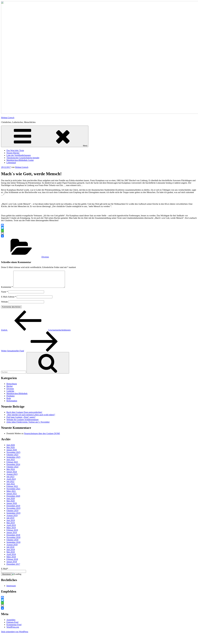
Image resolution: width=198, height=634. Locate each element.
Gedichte (10, 391)
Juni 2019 (10, 520)
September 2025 (13, 457)
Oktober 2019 (12, 510)
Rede (8, 398)
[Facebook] (99, 225)
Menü (85, 146)
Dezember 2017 (13, 564)
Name (4, 292)
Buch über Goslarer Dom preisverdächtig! (24, 412)
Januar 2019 (11, 532)
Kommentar (7, 287)
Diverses (45, 257)
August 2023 (12, 474)
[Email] (99, 233)
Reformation (11, 401)
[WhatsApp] (99, 230)
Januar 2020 (11, 503)
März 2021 (11, 491)
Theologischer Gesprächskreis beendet (22, 158)
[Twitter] (99, 228)
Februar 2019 (12, 530)
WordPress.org (12, 627)
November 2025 (13, 452)
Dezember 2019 (13, 506)
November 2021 (13, 489)
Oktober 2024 (12, 467)
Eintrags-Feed (12, 622)
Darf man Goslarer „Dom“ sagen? (20, 417)
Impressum (11, 586)
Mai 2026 (10, 447)
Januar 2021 (11, 493)
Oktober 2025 (12, 455)
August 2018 (12, 544)
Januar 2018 (11, 562)
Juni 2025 (10, 459)
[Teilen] (99, 236)
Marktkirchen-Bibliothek (16, 393)
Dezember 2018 (13, 535)
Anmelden (10, 620)
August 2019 (12, 515)
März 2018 (11, 557)
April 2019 (11, 525)
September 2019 (13, 513)
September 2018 (13, 542)
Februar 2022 (12, 486)
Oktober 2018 (12, 540)
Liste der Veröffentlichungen (18, 155)
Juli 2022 (10, 481)
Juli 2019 (10, 518)
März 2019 (11, 527)
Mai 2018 (10, 552)
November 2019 (13, 508)
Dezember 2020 (13, 496)
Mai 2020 (10, 501)
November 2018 (13, 537)
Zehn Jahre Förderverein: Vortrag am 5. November (28, 422)
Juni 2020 (10, 498)
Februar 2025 (12, 462)
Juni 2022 (10, 484)
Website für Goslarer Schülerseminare (22, 419)
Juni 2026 (10, 445)
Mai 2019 (10, 523)
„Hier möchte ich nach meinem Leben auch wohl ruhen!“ (30, 415)
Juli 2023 (10, 476)
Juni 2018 (10, 549)
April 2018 (11, 554)
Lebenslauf (11, 162)
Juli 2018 (10, 547)
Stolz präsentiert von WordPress (14, 631)
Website (4, 302)
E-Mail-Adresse (8, 297)
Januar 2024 (11, 472)
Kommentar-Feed (13, 624)
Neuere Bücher (12, 153)
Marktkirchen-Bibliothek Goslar (20, 160)
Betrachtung (11, 384)
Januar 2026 (11, 450)
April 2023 (11, 479)
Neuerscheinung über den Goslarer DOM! (42, 433)
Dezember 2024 (13, 464)
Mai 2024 (10, 469)
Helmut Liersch (7, 117)
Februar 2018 (12, 559)
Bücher (9, 386)
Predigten (10, 396)
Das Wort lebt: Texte (15, 150)
